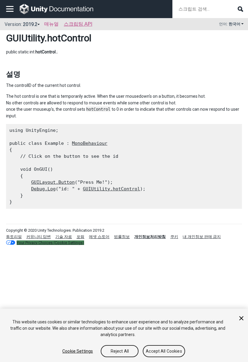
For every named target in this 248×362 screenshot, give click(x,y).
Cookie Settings (77, 351)
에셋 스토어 (99, 236)
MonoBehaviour (89, 143)
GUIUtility (25, 38)
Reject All (120, 351)
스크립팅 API (78, 24)
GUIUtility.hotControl (111, 189)
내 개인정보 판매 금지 (202, 236)
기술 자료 (63, 236)
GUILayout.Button (53, 182)
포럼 (80, 236)
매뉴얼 (51, 24)
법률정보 (122, 236)
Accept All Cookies (164, 351)
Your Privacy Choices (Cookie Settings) (50, 242)
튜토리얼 (14, 236)
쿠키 (174, 236)
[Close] (241, 318)
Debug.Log (43, 189)
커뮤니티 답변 (38, 236)
